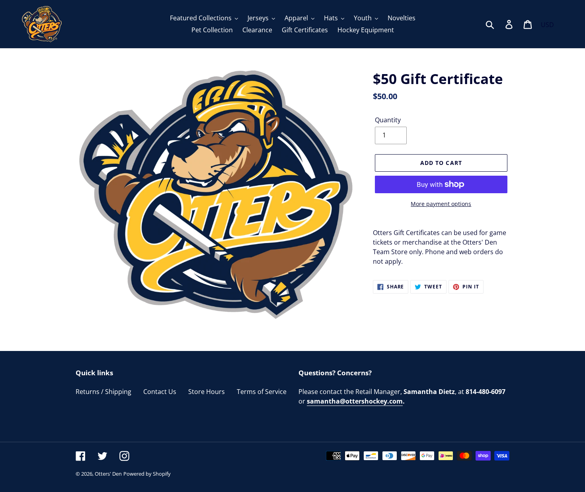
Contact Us (159, 391)
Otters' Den (108, 473)
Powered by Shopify (147, 473)
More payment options (441, 204)
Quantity (388, 120)
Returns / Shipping (103, 391)
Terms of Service (262, 391)
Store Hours (206, 391)
